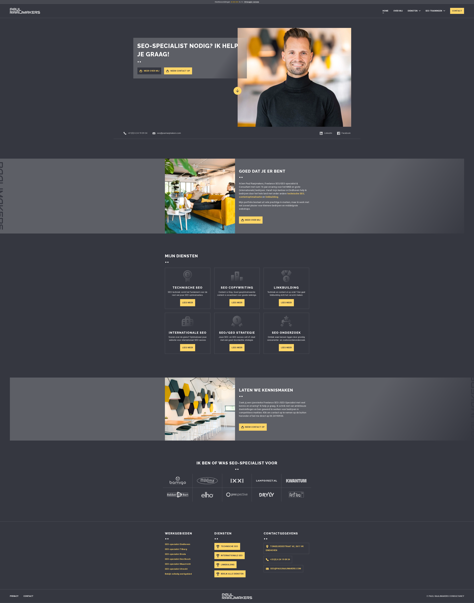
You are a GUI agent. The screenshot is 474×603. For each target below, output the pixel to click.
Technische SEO (229, 546)
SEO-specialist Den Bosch (177, 559)
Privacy (14, 596)
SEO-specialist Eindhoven (177, 544)
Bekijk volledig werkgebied (178, 574)
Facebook (346, 133)
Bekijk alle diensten (232, 574)
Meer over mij (151, 71)
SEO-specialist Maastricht (178, 564)
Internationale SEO (232, 555)
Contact (457, 11)
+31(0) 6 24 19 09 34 (137, 133)
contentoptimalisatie (250, 197)
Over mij (398, 11)
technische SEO (295, 193)
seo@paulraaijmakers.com (168, 133)
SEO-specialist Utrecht (176, 569)
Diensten (413, 11)
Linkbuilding (228, 564)
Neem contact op (180, 71)
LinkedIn (328, 133)
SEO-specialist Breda (175, 554)
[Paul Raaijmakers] (25, 11)
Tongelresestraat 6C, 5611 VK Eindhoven (285, 548)
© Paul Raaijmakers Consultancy (445, 596)
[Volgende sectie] (237, 91)
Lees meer (187, 302)
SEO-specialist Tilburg (176, 549)
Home (385, 11)
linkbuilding (272, 197)
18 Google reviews (251, 2)
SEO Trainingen (433, 11)
